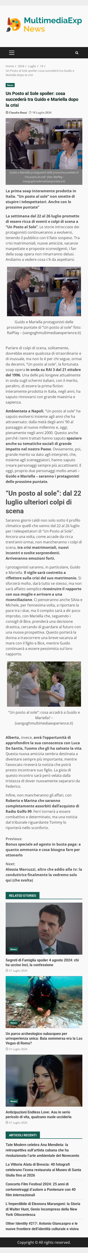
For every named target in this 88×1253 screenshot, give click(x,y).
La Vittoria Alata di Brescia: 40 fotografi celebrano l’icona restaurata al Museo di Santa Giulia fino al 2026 (43, 1169)
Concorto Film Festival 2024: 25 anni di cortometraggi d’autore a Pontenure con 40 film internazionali (41, 1189)
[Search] (76, 52)
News (10, 85)
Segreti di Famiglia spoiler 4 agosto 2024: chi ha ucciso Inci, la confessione (44, 929)
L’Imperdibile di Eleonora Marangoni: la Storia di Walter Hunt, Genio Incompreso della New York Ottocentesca (43, 1209)
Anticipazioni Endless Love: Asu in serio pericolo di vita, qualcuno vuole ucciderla (44, 1081)
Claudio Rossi (18, 112)
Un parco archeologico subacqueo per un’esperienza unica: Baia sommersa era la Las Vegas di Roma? (44, 1002)
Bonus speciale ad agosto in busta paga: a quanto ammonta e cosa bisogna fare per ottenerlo (43, 847)
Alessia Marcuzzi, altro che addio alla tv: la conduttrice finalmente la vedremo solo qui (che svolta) (44, 872)
